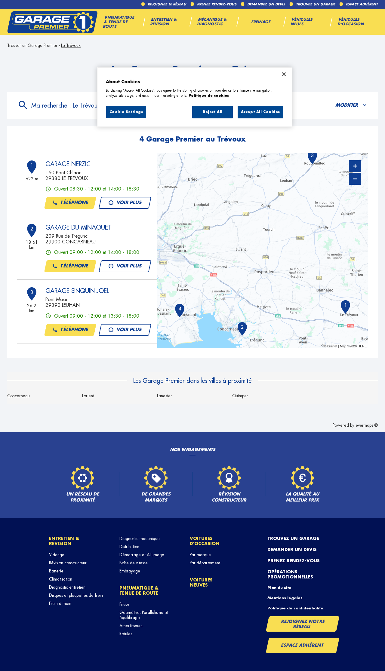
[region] (194, 97)
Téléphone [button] (74, 202)
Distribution (129, 546)
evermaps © (367, 425)
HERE (362, 345)
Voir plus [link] (129, 202)
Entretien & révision (64, 541)
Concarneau (18, 396)
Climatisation (60, 579)
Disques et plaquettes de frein (76, 595)
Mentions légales (285, 598)
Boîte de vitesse (133, 563)
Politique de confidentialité (295, 608)
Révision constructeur (68, 563)
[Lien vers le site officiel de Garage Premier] (52, 22)
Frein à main (60, 603)
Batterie (56, 571)
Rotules (125, 634)
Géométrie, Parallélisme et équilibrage (143, 615)
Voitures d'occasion (205, 541)
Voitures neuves (201, 582)
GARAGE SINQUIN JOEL (77, 291)
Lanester (164, 396)
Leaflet (332, 345)
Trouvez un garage (293, 538)
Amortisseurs (130, 626)
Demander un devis (292, 549)
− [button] (355, 179)
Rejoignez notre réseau (303, 624)
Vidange (56, 555)
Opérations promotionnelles (290, 574)
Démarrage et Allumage (141, 555)
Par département (205, 563)
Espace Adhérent (302, 645)
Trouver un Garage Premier (32, 45)
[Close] (284, 74)
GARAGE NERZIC (68, 164)
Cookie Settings (126, 112)
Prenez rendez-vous (293, 561)
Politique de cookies (209, 95)
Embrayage (129, 571)
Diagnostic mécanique (139, 538)
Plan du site (279, 588)
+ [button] (355, 166)
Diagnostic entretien (67, 587)
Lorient (88, 396)
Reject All (213, 112)
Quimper (240, 396)
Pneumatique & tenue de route (139, 590)
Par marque (200, 555)
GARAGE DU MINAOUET (78, 227)
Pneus (124, 604)
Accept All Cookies (260, 112)
